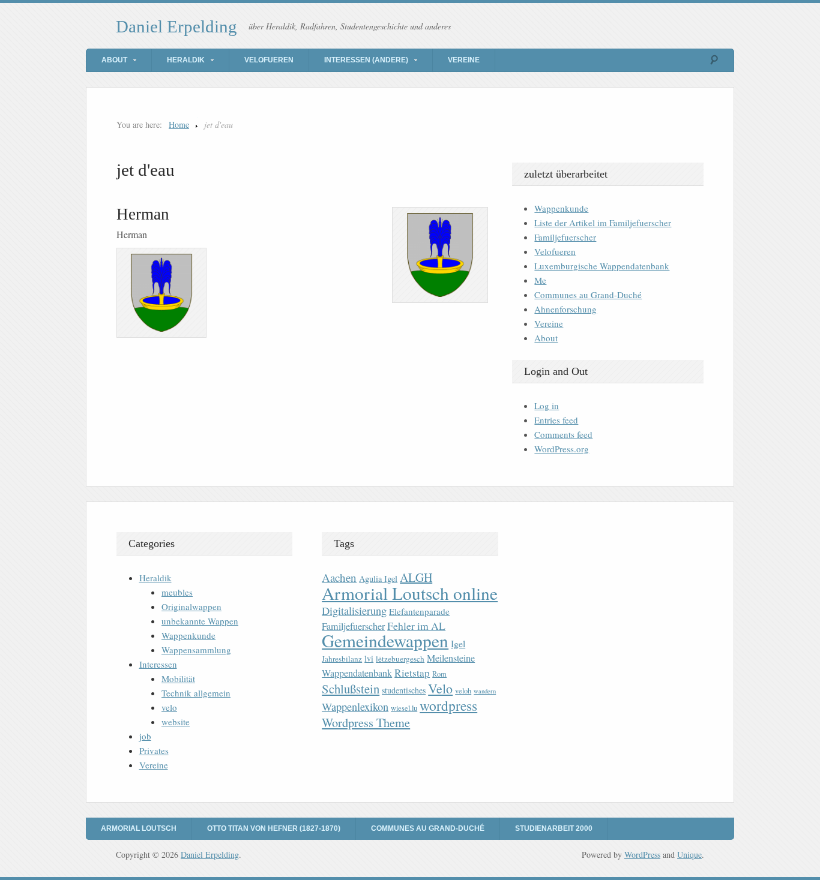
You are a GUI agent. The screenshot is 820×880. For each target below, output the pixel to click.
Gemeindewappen (385, 640)
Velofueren (269, 60)
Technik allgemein (196, 693)
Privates (154, 750)
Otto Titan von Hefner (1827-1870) (273, 828)
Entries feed (556, 420)
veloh (463, 691)
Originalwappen (191, 606)
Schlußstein (350, 688)
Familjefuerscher (565, 237)
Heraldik (186, 60)
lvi (368, 658)
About (114, 60)
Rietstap (412, 673)
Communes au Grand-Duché (588, 295)
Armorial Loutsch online (410, 593)
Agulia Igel (378, 578)
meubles (177, 592)
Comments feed (563, 434)
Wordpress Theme (366, 722)
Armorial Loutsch (138, 828)
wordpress (448, 705)
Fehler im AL (416, 625)
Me (540, 280)
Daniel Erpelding (176, 26)
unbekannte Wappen (199, 621)
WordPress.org (561, 449)
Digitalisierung (354, 610)
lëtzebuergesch (400, 658)
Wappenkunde (561, 208)
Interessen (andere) (366, 60)
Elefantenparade (419, 611)
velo (169, 707)
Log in (546, 406)
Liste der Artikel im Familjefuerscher (602, 223)
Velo (440, 688)
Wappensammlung (196, 650)
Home (179, 124)
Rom (439, 674)
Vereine (464, 60)
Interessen (158, 664)
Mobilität (178, 678)
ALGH (416, 577)
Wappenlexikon (355, 706)
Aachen (339, 577)
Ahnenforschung (565, 309)
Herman (142, 214)
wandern (485, 691)
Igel (458, 643)
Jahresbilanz (342, 658)
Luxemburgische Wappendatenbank (601, 266)
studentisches (404, 690)
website (175, 722)
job (145, 736)
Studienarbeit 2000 (553, 828)
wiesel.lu (404, 708)
